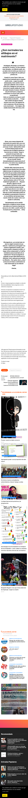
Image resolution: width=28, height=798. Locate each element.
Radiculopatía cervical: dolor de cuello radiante (16, 774)
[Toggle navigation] (3, 32)
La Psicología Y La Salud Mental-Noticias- (11, 476)
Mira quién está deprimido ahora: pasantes (15, 781)
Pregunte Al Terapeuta (15, 38)
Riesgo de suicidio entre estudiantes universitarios (17, 641)
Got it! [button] (4, 795)
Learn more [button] (5, 791)
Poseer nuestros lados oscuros (10, 440)
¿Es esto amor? (14, 649)
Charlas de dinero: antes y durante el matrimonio (15, 753)
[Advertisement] (14, 125)
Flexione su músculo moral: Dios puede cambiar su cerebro (17, 659)
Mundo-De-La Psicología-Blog (9, 436)
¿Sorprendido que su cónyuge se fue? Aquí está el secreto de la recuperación (16, 747)
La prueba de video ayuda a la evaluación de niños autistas (17, 667)
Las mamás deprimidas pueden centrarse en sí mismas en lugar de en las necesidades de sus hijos (17, 676)
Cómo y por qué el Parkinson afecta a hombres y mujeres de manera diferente (16, 768)
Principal (5, 38)
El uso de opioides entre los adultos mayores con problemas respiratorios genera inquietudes (17, 741)
